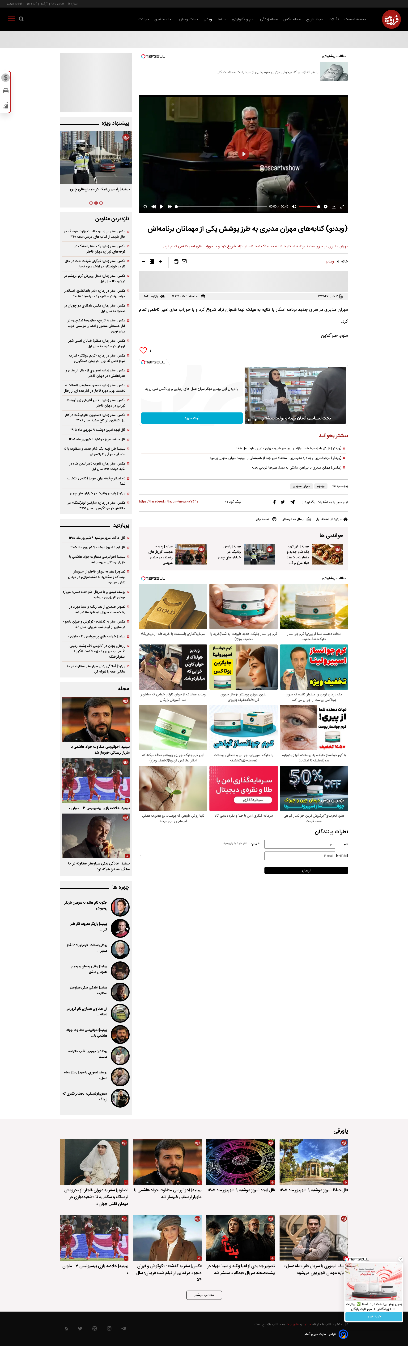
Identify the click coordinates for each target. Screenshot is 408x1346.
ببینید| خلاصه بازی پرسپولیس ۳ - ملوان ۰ (96, 636)
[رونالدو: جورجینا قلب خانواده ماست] (120, 1055)
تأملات (334, 19)
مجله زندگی (269, 19)
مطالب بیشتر (204, 1295)
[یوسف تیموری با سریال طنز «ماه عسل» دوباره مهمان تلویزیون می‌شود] (120, 1077)
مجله (123, 689)
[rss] (66, 1329)
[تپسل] (143, 362)
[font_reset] (152, 262)
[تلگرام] (292, 503)
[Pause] (249, 420)
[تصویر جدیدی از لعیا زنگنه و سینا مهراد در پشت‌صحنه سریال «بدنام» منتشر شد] (240, 1238)
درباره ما (72, 3)
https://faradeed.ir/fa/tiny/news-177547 (168, 501)
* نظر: (255, 844)
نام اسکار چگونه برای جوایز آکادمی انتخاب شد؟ (96, 481)
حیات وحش (188, 19)
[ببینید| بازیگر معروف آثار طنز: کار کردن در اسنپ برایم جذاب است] (120, 928)
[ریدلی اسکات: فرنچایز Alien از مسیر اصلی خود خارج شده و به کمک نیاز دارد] (120, 949)
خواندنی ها (331, 536)
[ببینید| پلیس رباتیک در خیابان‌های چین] (259, 554)
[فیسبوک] (274, 503)
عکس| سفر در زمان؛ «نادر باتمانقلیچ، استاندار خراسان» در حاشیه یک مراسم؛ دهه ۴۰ (94, 293)
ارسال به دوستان (293, 519)
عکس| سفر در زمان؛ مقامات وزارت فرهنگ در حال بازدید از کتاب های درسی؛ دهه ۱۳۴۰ (94, 234)
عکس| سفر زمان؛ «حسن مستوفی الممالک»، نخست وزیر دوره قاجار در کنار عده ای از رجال (94, 388)
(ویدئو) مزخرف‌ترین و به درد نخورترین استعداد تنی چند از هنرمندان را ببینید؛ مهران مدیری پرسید (275, 458)
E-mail (342, 856)
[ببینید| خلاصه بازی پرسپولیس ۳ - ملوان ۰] (96, 780)
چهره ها (120, 887)
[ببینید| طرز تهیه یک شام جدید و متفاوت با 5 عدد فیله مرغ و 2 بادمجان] (327, 554)
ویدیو (208, 19)
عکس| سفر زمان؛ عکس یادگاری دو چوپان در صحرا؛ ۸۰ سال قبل (94, 308)
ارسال (306, 870)
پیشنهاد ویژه (115, 123)
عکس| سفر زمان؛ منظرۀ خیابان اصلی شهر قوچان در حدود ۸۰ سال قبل (96, 343)
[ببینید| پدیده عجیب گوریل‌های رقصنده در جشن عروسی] (191, 554)
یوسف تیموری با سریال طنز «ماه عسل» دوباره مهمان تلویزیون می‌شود (94, 594)
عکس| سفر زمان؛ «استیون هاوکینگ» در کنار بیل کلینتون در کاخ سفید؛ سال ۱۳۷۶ (95, 417)
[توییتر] (282, 503)
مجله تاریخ (314, 19)
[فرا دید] (391, 19)
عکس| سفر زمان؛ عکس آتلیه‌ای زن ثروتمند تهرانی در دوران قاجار (95, 403)
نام (346, 844)
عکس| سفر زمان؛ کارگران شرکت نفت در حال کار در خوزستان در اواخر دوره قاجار (95, 263)
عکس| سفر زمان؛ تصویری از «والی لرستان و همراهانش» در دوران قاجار (95, 373)
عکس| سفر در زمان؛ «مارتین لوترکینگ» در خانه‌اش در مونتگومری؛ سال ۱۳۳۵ (96, 505)
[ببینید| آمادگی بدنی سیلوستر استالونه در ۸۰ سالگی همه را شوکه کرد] (96, 836)
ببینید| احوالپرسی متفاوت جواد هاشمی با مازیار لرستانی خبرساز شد (97, 559)
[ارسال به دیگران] (184, 262)
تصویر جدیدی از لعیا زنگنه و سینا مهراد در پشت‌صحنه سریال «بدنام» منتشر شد (97, 609)
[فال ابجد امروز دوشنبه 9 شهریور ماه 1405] (240, 1162)
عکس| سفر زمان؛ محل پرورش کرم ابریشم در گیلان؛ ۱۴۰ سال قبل (94, 278)
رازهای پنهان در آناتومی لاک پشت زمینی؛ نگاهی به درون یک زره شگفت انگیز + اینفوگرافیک (97, 651)
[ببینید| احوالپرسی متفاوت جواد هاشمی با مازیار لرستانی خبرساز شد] (96, 719)
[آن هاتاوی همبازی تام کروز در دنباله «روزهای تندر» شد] (120, 1013)
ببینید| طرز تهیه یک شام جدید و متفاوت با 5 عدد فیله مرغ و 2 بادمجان (298, 557)
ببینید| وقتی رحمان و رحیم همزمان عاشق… (89, 969)
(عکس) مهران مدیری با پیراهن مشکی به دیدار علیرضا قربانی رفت (296, 468)
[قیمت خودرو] (5, 91)
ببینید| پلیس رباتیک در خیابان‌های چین (229, 552)
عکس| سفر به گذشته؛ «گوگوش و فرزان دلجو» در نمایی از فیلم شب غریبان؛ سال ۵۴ (94, 624)
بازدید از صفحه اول (329, 519)
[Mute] (256, 420)
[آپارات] (94, 1330)
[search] (21, 20)
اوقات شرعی (14, 3)
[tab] (101, 203)
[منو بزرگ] (12, 19)
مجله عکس (292, 19)
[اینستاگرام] (109, 1330)
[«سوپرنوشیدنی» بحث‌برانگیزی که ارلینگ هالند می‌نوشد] (120, 1098)
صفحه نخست (355, 19)
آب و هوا (31, 3)
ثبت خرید (192, 418)
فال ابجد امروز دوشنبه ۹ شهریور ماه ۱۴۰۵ (97, 430)
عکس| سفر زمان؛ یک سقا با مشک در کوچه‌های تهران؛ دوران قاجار (99, 249)
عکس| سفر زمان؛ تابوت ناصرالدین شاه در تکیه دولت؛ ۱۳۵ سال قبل (97, 466)
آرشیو (44, 3)
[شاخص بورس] (5, 106)
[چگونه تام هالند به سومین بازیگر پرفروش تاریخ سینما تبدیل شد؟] (120, 907)
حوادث (143, 19)
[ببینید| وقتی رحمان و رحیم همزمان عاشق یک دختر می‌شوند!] (120, 970)
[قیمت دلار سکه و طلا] (5, 79)
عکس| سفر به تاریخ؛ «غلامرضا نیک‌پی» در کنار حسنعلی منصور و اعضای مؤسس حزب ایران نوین (96, 326)
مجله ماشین (163, 19)
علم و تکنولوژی (243, 19)
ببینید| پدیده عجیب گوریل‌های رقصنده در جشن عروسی (160, 554)
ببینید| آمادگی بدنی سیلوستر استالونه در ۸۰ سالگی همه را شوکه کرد (96, 669)
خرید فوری (374, 1316)
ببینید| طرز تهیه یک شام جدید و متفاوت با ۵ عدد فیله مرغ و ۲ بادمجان (94, 451)
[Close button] (400, 1259)
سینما (222, 19)
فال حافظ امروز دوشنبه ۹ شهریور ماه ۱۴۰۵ (97, 439)
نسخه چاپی (262, 519)
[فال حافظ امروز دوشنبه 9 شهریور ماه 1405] (314, 1162)
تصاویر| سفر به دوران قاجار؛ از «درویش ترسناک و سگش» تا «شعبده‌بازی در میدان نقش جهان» (96, 577)
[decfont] (143, 262)
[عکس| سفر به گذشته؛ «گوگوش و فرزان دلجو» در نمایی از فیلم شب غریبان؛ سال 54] (167, 1238)
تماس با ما (57, 3)
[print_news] (176, 262)
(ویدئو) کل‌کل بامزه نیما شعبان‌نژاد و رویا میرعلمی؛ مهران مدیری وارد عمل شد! (289, 448)
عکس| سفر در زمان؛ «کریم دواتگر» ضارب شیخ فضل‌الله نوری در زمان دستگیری (97, 358)
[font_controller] (160, 262)
